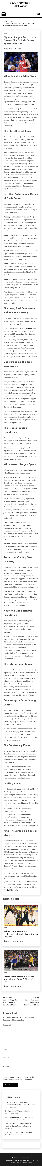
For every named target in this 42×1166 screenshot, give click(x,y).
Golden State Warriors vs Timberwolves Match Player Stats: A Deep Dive (21, 934)
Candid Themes (26, 1163)
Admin (19, 49)
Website (6, 1066)
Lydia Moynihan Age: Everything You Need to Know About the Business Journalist (19, 1125)
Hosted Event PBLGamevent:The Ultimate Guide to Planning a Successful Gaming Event (20, 1104)
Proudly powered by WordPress (16, 1160)
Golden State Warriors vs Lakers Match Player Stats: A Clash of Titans (19, 979)
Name (6, 1049)
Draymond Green (21, 158)
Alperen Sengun (25, 328)
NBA (5, 33)
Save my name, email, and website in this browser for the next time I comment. (18, 1078)
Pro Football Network (21, 5)
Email (6, 1058)
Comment (7, 1025)
